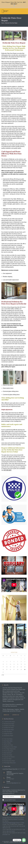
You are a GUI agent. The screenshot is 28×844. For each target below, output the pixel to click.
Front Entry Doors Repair (9, 760)
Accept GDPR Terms (9, 800)
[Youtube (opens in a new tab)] (14, 5)
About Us (6, 714)
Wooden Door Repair (8, 745)
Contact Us (15, 714)
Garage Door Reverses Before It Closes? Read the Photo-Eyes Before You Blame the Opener (13, 819)
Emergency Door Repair (9, 725)
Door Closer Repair (8, 738)
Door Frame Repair (8, 754)
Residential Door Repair (9, 723)
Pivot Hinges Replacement (10, 748)
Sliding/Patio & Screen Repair (10, 746)
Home (2, 23)
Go (22, 796)
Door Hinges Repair (8, 741)
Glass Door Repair (8, 731)
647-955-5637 (21, 769)
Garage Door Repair (8, 733)
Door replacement (8, 752)
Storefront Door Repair (9, 727)
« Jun (2, 674)
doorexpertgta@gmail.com (14, 783)
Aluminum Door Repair (9, 729)
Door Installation (7, 742)
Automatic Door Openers (9, 756)
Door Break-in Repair (8, 735)
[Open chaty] (24, 840)
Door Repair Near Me (13, 307)
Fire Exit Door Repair (8, 750)
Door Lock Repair (7, 758)
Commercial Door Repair (9, 721)
